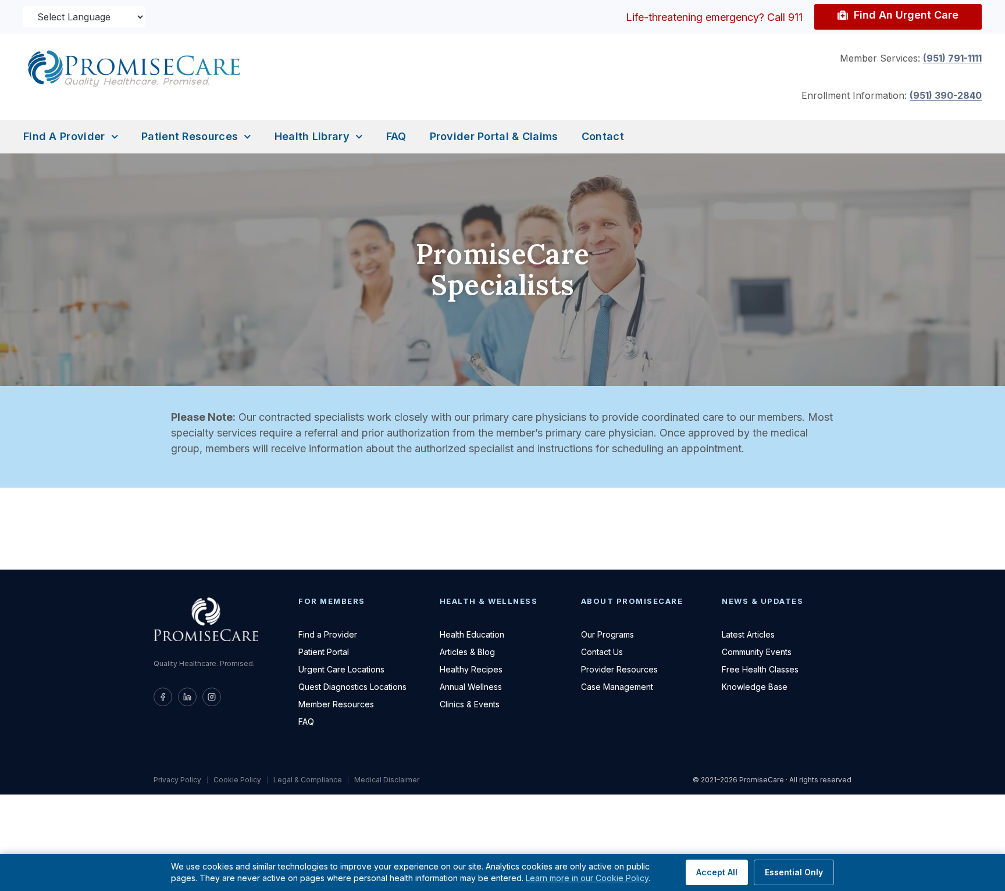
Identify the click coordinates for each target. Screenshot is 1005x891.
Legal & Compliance (307, 780)
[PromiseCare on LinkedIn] (187, 697)
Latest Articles (748, 634)
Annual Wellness (471, 687)
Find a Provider (64, 136)
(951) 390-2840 (946, 95)
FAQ (396, 136)
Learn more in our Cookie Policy (587, 878)
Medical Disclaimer (386, 780)
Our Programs (607, 634)
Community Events (757, 652)
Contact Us (602, 652)
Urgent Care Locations (341, 669)
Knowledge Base (754, 687)
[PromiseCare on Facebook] (163, 697)
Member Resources (336, 704)
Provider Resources (619, 669)
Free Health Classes (760, 669)
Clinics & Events (470, 704)
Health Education (472, 634)
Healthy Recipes (471, 669)
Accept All (716, 872)
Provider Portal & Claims (494, 136)
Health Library (312, 136)
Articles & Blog (467, 652)
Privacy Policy (177, 780)
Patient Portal (323, 652)
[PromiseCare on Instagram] (211, 697)
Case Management (617, 687)
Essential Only (794, 872)
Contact (603, 136)
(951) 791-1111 (952, 58)
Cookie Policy (237, 780)
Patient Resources (189, 136)
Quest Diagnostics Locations (352, 687)
